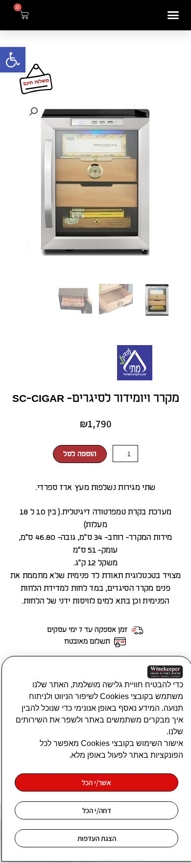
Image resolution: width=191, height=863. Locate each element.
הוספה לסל (79, 454)
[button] (12, 59)
